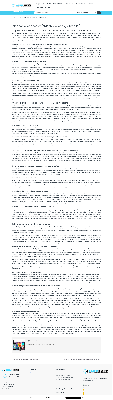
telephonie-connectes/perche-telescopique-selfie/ (26, 359)
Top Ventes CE (47, 4)
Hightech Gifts (32, 341)
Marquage (91, 4)
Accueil (13, 17)
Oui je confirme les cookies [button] (74, 398)
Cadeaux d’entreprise (62, 373)
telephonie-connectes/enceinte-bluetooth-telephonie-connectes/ (82, 359)
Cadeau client (69, 4)
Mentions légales (60, 392)
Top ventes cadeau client (63, 379)
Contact (47, 7)
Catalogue (37, 4)
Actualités (40, 7)
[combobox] (55, 12)
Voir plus (84, 398)
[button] (96, 389)
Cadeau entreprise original (63, 375)
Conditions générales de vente (64, 389)
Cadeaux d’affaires (81, 4)
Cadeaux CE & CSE (58, 4)
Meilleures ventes (60, 382)
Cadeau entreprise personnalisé (64, 377)
